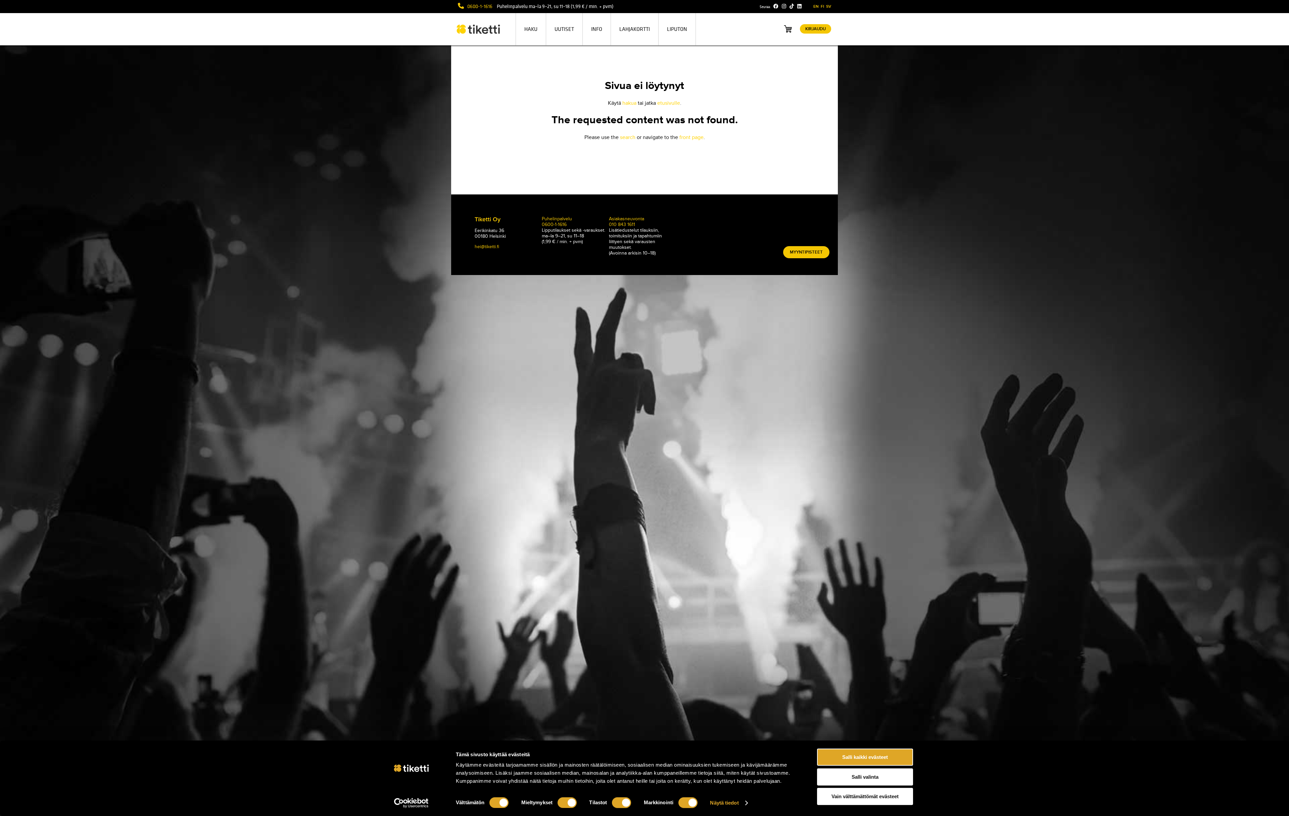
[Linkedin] (799, 6)
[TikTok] (792, 6)
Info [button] (596, 29)
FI (822, 6)
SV (828, 6)
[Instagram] (784, 6)
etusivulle (668, 103)
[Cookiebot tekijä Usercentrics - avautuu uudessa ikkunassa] (411, 803)
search (627, 137)
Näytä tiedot (724, 803)
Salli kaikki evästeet (865, 757)
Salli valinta (865, 777)
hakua (629, 103)
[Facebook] (776, 6)
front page (691, 137)
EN (816, 6)
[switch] (567, 802)
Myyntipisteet (806, 252)
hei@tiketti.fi (487, 247)
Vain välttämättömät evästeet (865, 796)
